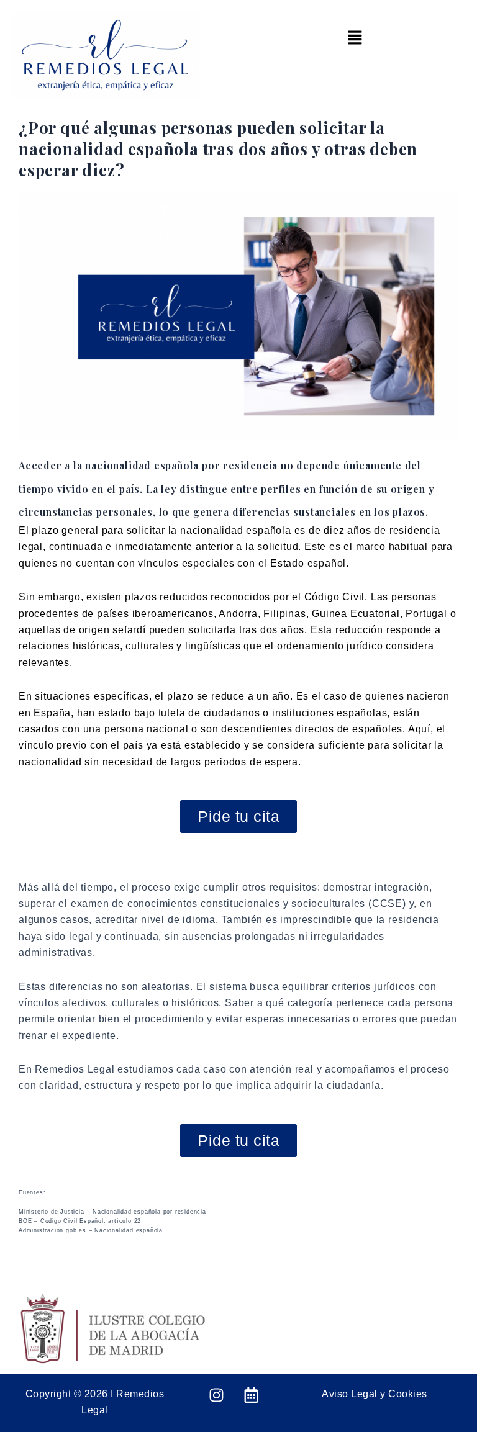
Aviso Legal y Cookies (374, 1394)
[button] (354, 38)
